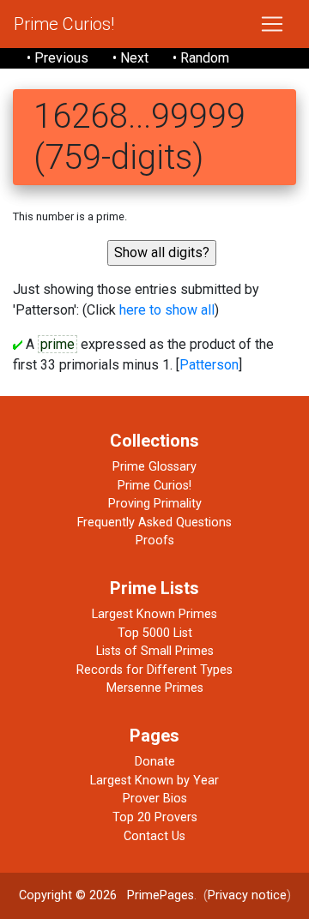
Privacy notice (247, 895)
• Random (201, 58)
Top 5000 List (155, 633)
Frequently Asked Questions (154, 522)
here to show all (167, 310)
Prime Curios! (64, 24)
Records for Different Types (154, 670)
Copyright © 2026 (68, 895)
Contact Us (154, 836)
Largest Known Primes (154, 614)
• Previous (57, 58)
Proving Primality (155, 503)
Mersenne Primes (154, 688)
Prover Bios (155, 798)
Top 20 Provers (154, 817)
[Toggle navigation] (272, 24)
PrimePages (160, 895)
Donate (155, 761)
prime (57, 344)
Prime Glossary (154, 467)
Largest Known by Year (154, 780)
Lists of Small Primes (155, 651)
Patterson (209, 365)
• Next (130, 58)
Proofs (155, 540)
